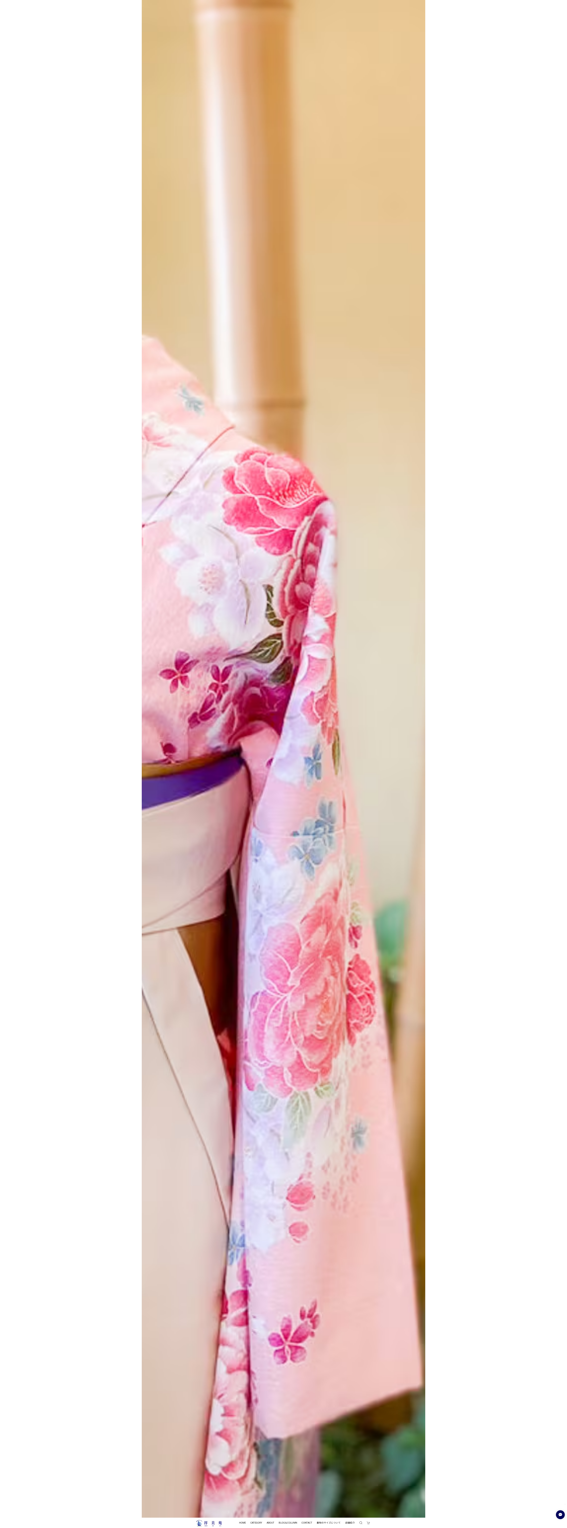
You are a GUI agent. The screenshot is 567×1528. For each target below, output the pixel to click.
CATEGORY (256, 1522)
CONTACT (307, 1522)
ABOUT (270, 1522)
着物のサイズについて (329, 1522)
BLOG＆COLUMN (288, 1522)
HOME (242, 1522)
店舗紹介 (350, 1522)
